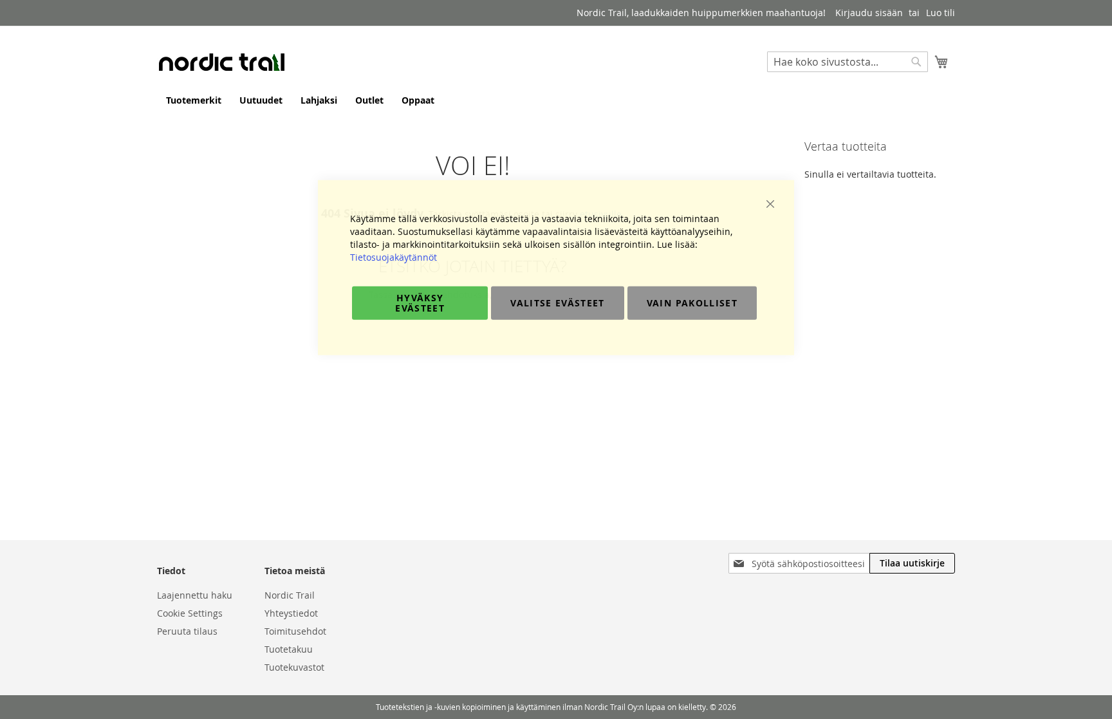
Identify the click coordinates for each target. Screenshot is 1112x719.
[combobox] (847, 61)
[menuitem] (193, 100)
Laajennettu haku (194, 595)
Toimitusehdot (295, 631)
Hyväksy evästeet (420, 302)
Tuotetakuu (288, 649)
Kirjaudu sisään (869, 12)
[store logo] (221, 62)
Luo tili (940, 12)
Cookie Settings (190, 613)
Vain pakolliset (692, 302)
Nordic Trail (289, 595)
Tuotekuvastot (294, 667)
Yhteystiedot (291, 613)
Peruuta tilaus (187, 631)
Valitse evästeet (557, 302)
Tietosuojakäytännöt (393, 256)
